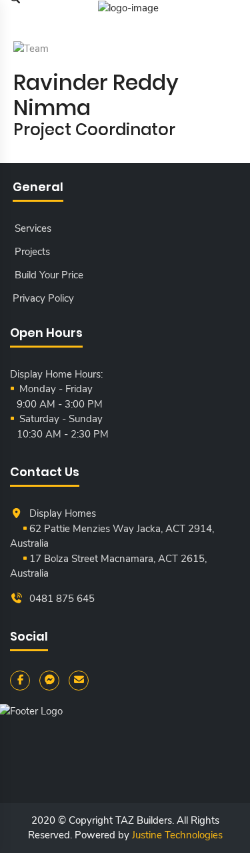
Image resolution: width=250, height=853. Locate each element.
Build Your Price (49, 275)
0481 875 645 (62, 598)
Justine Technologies (177, 835)
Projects (32, 251)
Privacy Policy (43, 298)
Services (33, 228)
